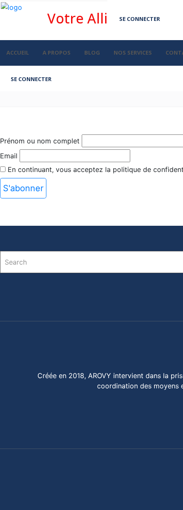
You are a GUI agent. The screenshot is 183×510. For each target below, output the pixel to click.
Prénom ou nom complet (40, 141)
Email (8, 156)
